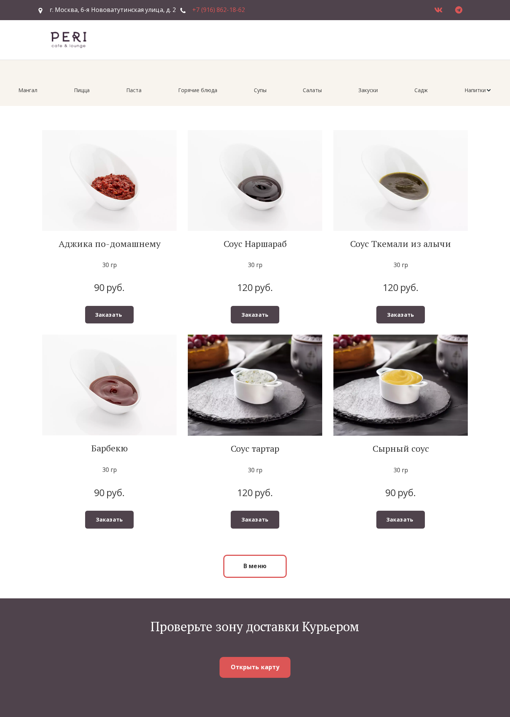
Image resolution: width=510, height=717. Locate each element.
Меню (365, 39)
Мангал (27, 90)
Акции (398, 39)
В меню (255, 566)
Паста (134, 90)
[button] (478, 90)
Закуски (368, 90)
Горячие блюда (197, 90)
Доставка (331, 39)
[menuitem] (28, 90)
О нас (427, 39)
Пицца (82, 90)
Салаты (312, 90)
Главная (294, 39)
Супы (260, 90)
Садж (421, 90)
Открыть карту (255, 667)
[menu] (255, 90)
